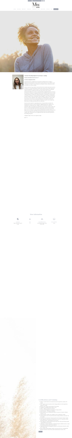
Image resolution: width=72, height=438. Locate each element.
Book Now (56, 9)
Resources (34, 9)
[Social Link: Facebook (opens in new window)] (42, 0)
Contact (48, 9)
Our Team (19, 9)
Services (23, 9)
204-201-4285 (30, 0)
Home (15, 9)
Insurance (29, 9)
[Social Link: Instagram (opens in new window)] (44, 0)
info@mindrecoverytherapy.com (37, 0)
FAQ (51, 9)
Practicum (43, 9)
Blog (39, 9)
